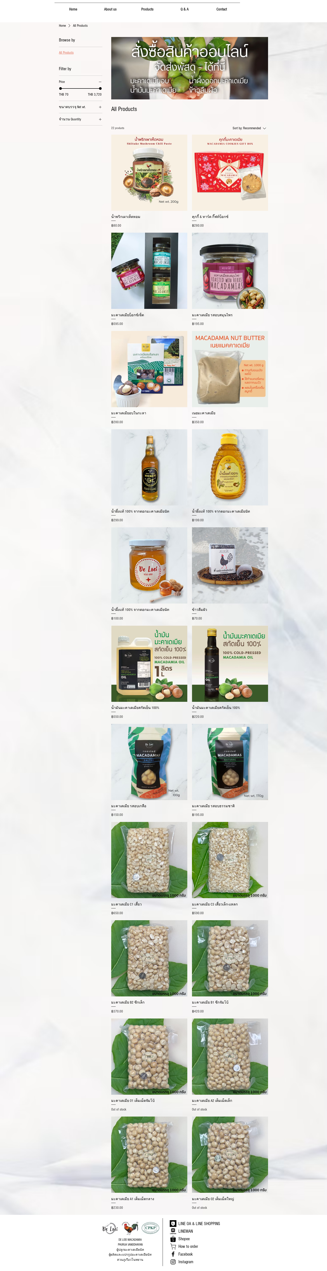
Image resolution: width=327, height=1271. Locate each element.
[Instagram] (173, 1262)
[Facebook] (173, 1254)
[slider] (60, 88)
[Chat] (173, 1246)
